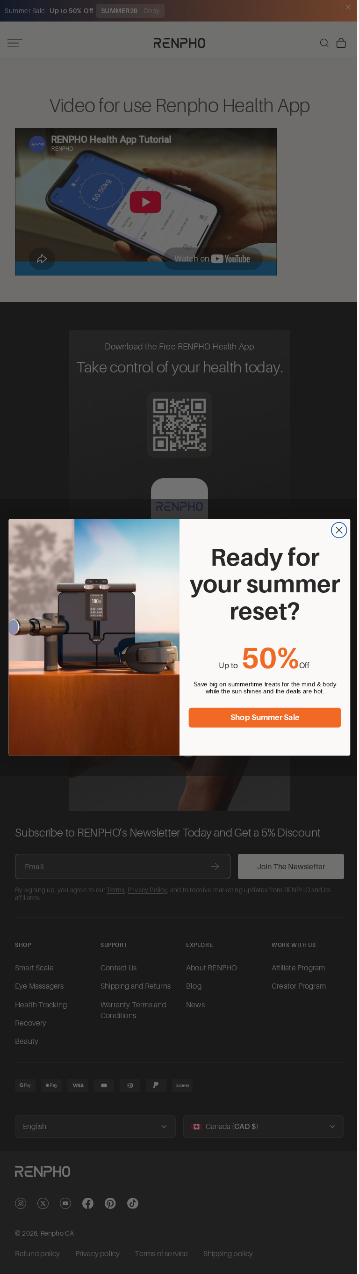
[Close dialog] (337, 530)
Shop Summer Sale (262, 717)
